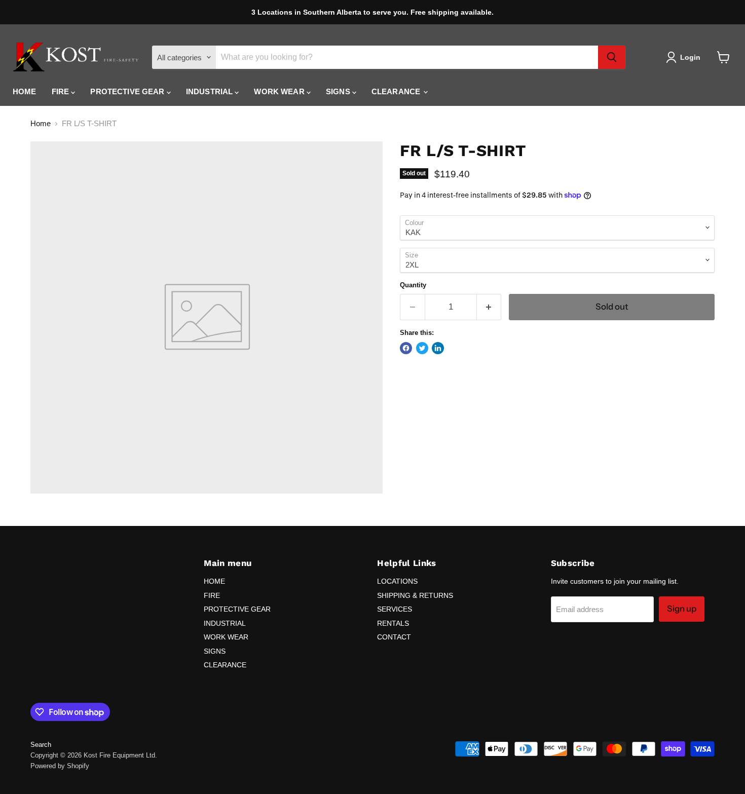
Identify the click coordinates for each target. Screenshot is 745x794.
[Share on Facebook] (406, 348)
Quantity (413, 285)
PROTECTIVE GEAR (128, 91)
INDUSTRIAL (210, 91)
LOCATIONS (397, 581)
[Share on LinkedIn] (438, 348)
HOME (24, 91)
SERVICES (394, 609)
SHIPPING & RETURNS (415, 595)
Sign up (681, 608)
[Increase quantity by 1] (489, 307)
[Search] (611, 57)
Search (40, 744)
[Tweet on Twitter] (422, 348)
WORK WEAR (280, 91)
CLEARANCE (397, 91)
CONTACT (394, 637)
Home (40, 123)
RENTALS (393, 623)
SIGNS (339, 91)
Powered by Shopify (59, 766)
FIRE (61, 91)
